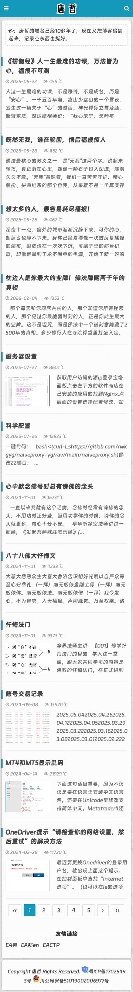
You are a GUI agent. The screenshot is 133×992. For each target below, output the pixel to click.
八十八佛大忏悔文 (31, 555)
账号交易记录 (24, 694)
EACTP (51, 945)
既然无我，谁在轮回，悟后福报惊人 (56, 139)
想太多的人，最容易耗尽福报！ (49, 209)
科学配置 (18, 425)
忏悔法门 (18, 624)
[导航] (13, 8)
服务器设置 (21, 356)
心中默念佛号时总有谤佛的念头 (49, 486)
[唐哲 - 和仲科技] (66, 9)
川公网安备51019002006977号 (74, 980)
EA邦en (30, 945)
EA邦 (11, 945)
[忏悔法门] (28, 662)
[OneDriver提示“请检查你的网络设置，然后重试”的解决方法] (28, 879)
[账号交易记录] (28, 731)
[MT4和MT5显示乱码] (28, 800)
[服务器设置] (28, 394)
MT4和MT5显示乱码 (35, 762)
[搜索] (126, 8)
